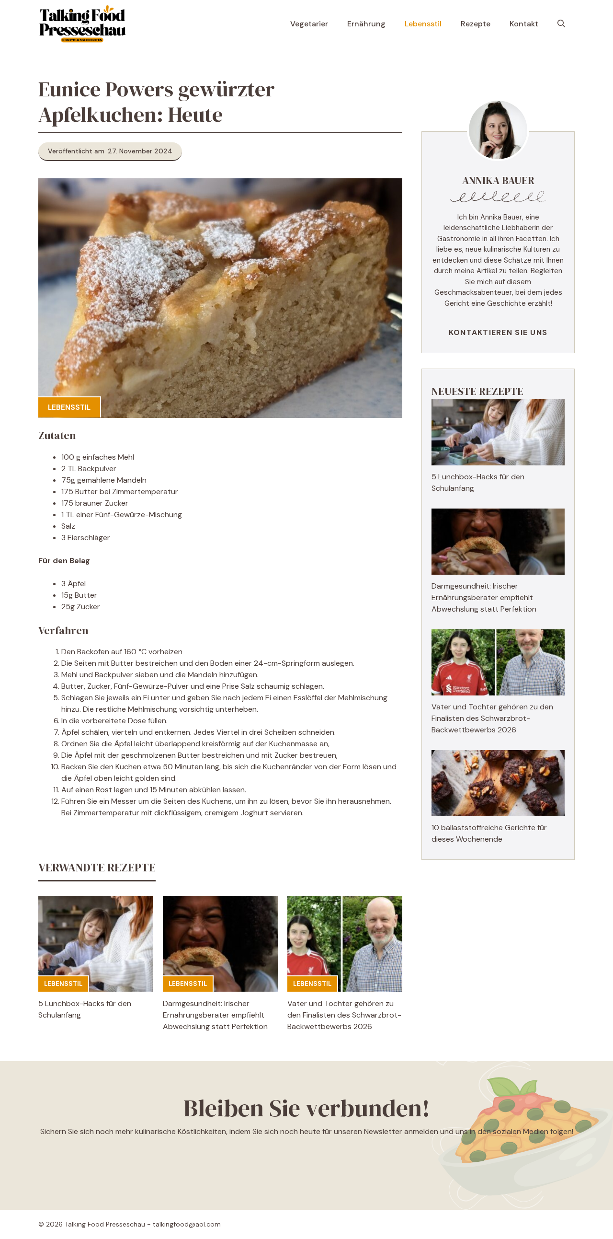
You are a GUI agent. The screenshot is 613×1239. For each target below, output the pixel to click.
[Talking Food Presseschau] (82, 24)
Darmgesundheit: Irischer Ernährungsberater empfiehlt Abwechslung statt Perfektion (215, 1014)
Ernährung (366, 24)
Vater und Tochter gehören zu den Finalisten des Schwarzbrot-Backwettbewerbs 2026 (344, 1014)
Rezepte (475, 24)
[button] (561, 24)
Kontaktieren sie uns (498, 332)
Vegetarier (309, 24)
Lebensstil (423, 24)
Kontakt (524, 24)
